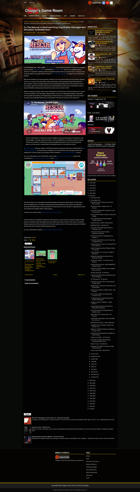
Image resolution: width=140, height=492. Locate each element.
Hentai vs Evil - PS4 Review (41, 427)
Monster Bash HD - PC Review (100, 272)
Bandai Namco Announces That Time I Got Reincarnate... (103, 286)
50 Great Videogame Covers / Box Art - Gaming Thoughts (50, 418)
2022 (91, 193)
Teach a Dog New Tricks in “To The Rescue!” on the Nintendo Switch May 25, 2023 (40, 263)
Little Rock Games (45, 22)
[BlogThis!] (27, 244)
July (92, 361)
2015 (91, 393)
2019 (91, 383)
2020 (91, 380)
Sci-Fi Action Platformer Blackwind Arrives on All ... (101, 294)
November (94, 200)
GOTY (65, 16)
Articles (45, 16)
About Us (32, 2)
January (93, 377)
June (92, 364)
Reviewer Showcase (56, 16)
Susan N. (33, 237)
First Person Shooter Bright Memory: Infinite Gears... (102, 311)
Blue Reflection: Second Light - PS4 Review (101, 315)
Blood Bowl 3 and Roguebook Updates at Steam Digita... (103, 334)
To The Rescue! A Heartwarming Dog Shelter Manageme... (102, 298)
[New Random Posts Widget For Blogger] (114, 91)
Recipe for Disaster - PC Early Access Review (102, 261)
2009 (91, 409)
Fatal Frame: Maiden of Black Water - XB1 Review (103, 290)
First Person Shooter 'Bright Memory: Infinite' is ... (102, 236)
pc (60, 22)
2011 (91, 403)
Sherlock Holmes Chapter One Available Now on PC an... (103, 269)
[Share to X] (29, 244)
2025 (91, 185)
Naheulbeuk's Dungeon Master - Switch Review (48, 436)
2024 (91, 188)
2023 (91, 190)
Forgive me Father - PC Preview (100, 337)
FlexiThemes (61, 490)
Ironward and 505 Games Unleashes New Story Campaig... (103, 276)
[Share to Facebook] (31, 244)
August (93, 359)
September (94, 356)
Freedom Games (34, 22)
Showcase (89, 475)
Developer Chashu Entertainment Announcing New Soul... (101, 340)
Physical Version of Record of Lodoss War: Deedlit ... (102, 203)
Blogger (86, 485)
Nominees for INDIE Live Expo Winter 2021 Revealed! (102, 347)
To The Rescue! (73, 22)
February (94, 374)
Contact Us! (81, 16)
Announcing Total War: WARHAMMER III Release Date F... (103, 265)
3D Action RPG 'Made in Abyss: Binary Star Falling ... (103, 215)
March (93, 372)
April (92, 369)
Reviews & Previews (34, 16)
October (93, 354)
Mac (53, 22)
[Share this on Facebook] (29, 240)
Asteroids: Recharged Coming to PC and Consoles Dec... (103, 211)
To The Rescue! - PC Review (52, 261)
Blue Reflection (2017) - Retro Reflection (102, 322)
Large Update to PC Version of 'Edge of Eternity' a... (102, 253)
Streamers (72, 16)
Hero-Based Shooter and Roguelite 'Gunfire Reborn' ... (101, 219)
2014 (91, 396)
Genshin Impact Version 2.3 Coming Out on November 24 (103, 244)
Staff (87, 459)
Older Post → (82, 275)
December (94, 198)
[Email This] (26, 244)
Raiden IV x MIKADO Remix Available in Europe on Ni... (103, 330)
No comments (41, 33)
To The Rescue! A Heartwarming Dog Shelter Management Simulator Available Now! (55, 28)
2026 (91, 183)
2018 (91, 385)
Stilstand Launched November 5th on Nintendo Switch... (102, 257)
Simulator (65, 22)
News (57, 22)
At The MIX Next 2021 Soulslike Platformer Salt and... (100, 232)
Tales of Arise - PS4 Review (99, 344)
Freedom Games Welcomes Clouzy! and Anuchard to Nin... (103, 240)
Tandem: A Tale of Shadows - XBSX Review (101, 303)
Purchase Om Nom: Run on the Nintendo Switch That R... (103, 282)
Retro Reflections (91, 470)
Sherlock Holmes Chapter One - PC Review (101, 207)
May (92, 366)
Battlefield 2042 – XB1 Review (100, 225)
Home (25, 2)
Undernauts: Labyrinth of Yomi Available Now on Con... (103, 319)
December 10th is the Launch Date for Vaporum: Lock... (102, 228)
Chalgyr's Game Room (68, 485)
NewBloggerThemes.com (80, 490)
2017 (91, 388)
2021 (91, 196)
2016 (91, 391)
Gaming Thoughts (91, 467)
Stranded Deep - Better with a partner (102, 223)
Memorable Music (91, 472)
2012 (91, 401)
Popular (27, 414)
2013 (91, 398)
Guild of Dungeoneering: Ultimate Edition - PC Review (103, 249)
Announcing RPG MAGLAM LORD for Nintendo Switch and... (102, 307)
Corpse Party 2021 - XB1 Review (100, 350)
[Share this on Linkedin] (35, 240)
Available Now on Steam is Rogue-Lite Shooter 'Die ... (102, 325)
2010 (91, 406)
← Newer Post (28, 275)
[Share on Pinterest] (33, 240)
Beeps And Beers (91, 464)
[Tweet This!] (31, 240)
